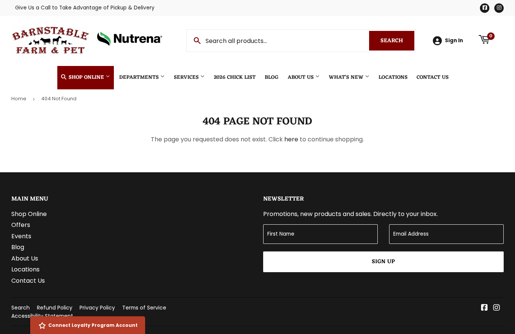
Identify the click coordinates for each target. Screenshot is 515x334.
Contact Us (433, 77)
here (291, 139)
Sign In (454, 40)
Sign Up (383, 262)
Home (18, 98)
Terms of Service (144, 307)
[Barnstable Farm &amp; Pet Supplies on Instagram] (496, 308)
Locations (393, 77)
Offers (20, 225)
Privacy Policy (97, 307)
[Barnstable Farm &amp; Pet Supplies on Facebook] (484, 308)
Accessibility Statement (42, 316)
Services (187, 77)
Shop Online (86, 77)
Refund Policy (54, 307)
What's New (347, 77)
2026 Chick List (235, 77)
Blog (272, 77)
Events (21, 236)
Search (397, 41)
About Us (301, 77)
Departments (139, 77)
